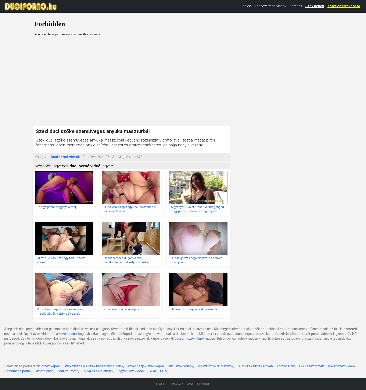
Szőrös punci (44, 371)
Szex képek (314, 6)
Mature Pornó (68, 371)
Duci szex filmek (311, 366)
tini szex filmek (193, 338)
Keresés (296, 6)
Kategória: (42, 157)
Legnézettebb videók (270, 6)
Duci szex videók (180, 366)
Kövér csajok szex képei (145, 366)
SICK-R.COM (158, 371)
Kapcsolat (161, 383)
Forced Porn (286, 366)
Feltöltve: (89, 157)
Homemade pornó (17, 371)
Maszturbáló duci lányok (215, 366)
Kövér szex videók (342, 366)
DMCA (190, 383)
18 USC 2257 (176, 383)
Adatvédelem (203, 383)
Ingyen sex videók (131, 371)
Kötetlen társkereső (343, 6)
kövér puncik (68, 334)
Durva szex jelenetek (98, 371)
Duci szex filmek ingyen (255, 366)
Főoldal (246, 6)
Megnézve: (126, 157)
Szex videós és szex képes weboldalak (93, 366)
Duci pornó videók (65, 157)
